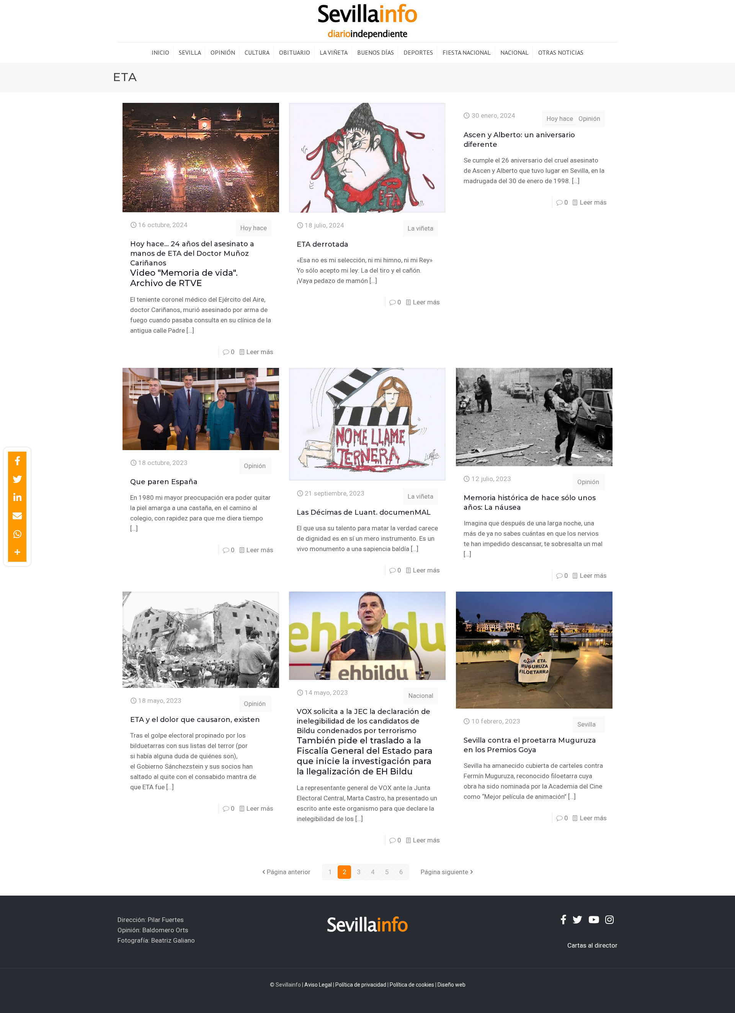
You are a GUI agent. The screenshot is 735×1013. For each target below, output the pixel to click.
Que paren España (164, 482)
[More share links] (17, 552)
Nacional (420, 695)
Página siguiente (444, 872)
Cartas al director (592, 945)
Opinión (589, 118)
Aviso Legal (318, 985)
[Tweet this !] (17, 479)
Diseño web (452, 985)
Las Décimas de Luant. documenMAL (364, 512)
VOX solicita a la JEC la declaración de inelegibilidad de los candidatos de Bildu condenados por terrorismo (365, 741)
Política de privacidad (360, 985)
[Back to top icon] (698, 997)
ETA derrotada (322, 244)
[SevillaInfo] (367, 21)
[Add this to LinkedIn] (17, 497)
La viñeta (420, 228)
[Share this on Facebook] (17, 461)
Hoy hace (253, 228)
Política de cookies (412, 985)
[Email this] (17, 516)
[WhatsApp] (17, 534)
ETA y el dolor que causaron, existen (195, 719)
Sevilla (586, 724)
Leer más (260, 352)
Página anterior (288, 872)
